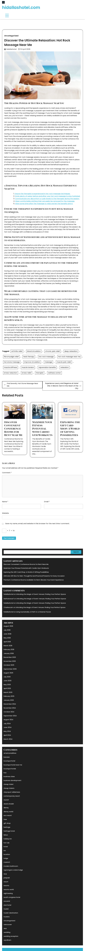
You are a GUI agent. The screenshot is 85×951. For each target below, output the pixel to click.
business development (12, 780)
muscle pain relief (64, 362)
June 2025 (7, 680)
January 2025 (9, 700)
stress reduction (10, 373)
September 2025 (10, 669)
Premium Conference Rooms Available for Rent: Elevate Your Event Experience (34, 580)
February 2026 (9, 649)
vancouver (8, 924)
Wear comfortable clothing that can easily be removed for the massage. (45, 201)
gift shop (7, 823)
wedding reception (11, 936)
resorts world (9, 889)
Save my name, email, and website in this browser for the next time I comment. (37, 523)
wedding (7, 932)
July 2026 (7, 630)
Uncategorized (11, 36)
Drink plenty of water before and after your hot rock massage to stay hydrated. (47, 196)
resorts (6, 885)
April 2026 (7, 642)
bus (5, 773)
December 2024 (10, 704)
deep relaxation (70, 351)
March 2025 (8, 692)
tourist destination (11, 913)
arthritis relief (16, 351)
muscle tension (28, 367)
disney (6, 808)
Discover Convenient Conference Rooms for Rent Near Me (13, 428)
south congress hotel (12, 897)
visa (5, 928)
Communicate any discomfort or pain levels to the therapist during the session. (47, 198)
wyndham (7, 940)
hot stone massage (12, 362)
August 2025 (8, 673)
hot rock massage (46, 356)
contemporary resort (12, 796)
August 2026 (8, 626)
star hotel (7, 905)
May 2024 (7, 731)
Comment (7, 472)
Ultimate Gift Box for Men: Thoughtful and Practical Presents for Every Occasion (34, 576)
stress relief (26, 373)
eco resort (8, 815)
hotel (6, 846)
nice (5, 874)
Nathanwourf (9, 599)
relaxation (64, 367)
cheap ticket (8, 784)
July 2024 (7, 723)
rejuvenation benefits (47, 367)
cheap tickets (9, 788)
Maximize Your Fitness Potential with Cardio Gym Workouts (42, 428)
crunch (6, 800)
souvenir (7, 901)
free (5, 819)
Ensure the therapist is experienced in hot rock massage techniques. (42, 193)
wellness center (54, 373)
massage (48, 362)
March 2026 (8, 645)
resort (6, 882)
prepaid (7, 878)
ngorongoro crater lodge (13, 870)
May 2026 (7, 638)
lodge (6, 858)
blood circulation (34, 351)
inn (5, 850)
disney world (8, 811)
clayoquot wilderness (12, 792)
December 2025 (10, 657)
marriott (7, 862)
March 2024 (8, 739)
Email (47, 501)
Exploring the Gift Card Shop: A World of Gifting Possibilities (70, 428)
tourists (7, 917)
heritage (7, 827)
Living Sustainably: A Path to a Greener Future (33, 612)
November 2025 (10, 661)
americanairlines (10, 753)
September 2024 (10, 716)
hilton (6, 835)
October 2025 (9, 665)
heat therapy (28, 356)
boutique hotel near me (13, 765)
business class (9, 776)
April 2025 (7, 688)
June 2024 (7, 727)
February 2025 (9, 696)
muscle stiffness (10, 367)
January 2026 (9, 653)
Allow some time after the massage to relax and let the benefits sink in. (44, 203)
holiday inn (8, 839)
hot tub (6, 843)
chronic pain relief (52, 351)
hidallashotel (11, 49)
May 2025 (7, 684)
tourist (6, 909)
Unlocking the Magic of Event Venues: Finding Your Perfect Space (41, 594)
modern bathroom (11, 866)
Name (5, 501)
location (7, 854)
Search (76, 552)
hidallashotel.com (21, 7)
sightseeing (8, 893)
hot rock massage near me (69, 356)
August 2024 (8, 719)
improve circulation (32, 362)
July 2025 (7, 677)
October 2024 (9, 712)
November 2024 (10, 708)
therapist (39, 373)
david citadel (9, 804)
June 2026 (7, 634)
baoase (7, 757)
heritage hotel (9, 831)
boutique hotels (10, 769)
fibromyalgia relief (11, 356)
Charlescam (8, 607)
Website (5, 513)
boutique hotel (9, 761)
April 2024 (7, 735)
